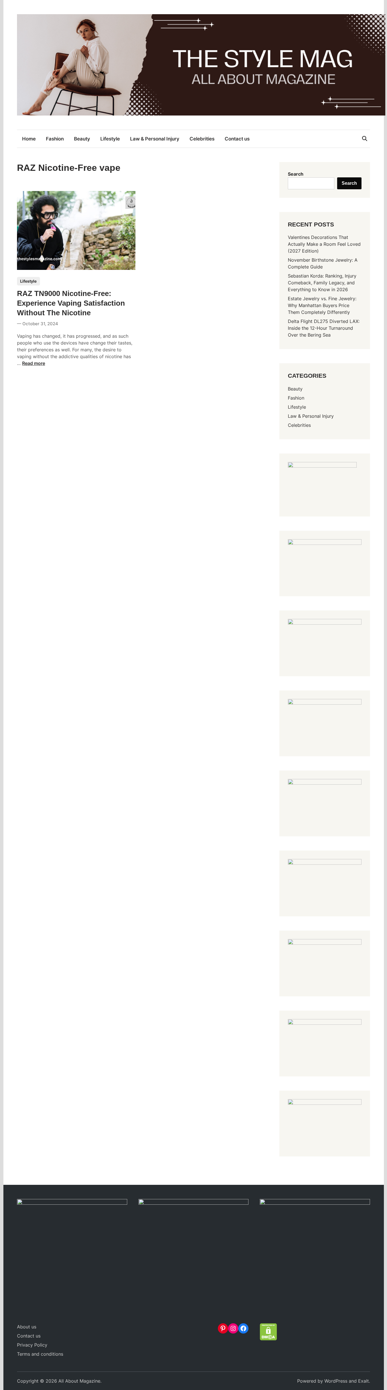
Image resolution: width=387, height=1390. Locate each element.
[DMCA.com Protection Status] (268, 1338)
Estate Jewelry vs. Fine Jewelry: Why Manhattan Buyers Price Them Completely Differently (322, 305)
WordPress (335, 1381)
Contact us (237, 139)
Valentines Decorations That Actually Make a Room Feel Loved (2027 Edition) (324, 244)
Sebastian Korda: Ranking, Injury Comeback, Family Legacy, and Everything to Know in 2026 (322, 282)
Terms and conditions (40, 1354)
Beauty (82, 139)
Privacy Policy (32, 1345)
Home (29, 139)
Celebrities (202, 139)
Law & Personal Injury (154, 139)
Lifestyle (110, 139)
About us (26, 1327)
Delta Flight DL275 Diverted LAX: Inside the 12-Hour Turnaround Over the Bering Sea (324, 328)
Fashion (55, 139)
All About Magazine (79, 1381)
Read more (33, 363)
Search (295, 174)
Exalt (363, 1381)
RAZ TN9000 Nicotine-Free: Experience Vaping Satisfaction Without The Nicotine (71, 303)
